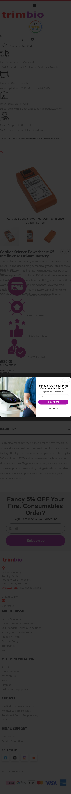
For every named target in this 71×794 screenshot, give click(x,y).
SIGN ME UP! (53, 402)
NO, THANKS (53, 408)
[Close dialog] (66, 380)
